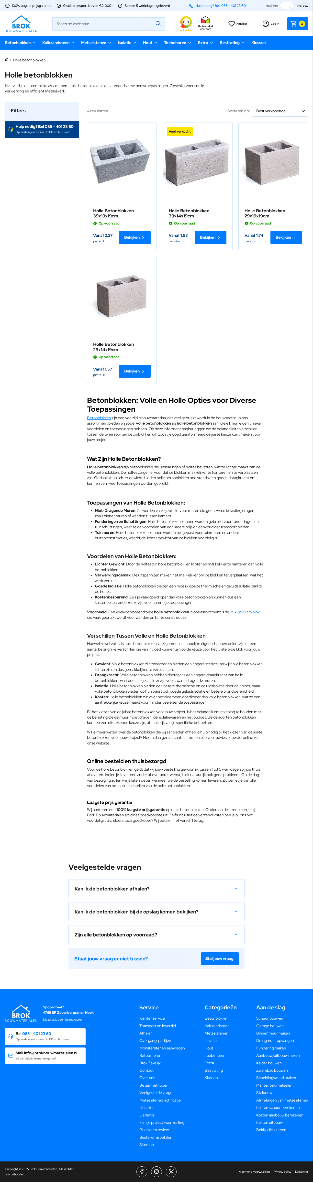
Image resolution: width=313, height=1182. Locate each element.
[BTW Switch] (287, 5)
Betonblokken (18, 42)
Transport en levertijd (157, 1025)
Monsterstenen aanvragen (162, 1048)
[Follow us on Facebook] (141, 1171)
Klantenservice (152, 1018)
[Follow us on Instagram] (156, 1171)
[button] (42, 129)
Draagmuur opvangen (275, 1040)
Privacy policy (282, 1172)
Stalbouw (264, 1092)
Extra (203, 42)
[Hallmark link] (205, 24)
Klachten (147, 1107)
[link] (121, 162)
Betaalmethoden (153, 1085)
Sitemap (146, 1144)
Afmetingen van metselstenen (282, 1100)
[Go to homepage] (21, 23)
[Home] (7, 59)
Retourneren (150, 1055)
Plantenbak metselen (274, 1085)
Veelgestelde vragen (157, 1092)
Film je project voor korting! (162, 1122)
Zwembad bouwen (272, 1070)
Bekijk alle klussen (271, 1129)
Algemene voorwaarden (254, 1172)
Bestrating (230, 42)
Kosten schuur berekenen (278, 1107)
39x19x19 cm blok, (245, 612)
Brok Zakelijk (150, 1063)
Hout (147, 42)
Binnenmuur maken (273, 1033)
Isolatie (124, 42)
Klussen (258, 42)
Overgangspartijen (155, 1040)
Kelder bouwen (269, 1063)
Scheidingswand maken (276, 1077)
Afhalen (146, 1033)
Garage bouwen (270, 1025)
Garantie (147, 1115)
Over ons (147, 1077)
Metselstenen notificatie (160, 1100)
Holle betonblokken (29, 60)
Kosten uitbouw (269, 1122)
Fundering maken (271, 1048)
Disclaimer (301, 1172)
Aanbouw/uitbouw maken (278, 1055)
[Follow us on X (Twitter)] (171, 1171)
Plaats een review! (154, 1129)
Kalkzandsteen (55, 42)
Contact (146, 1070)
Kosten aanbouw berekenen (279, 1115)
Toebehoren (175, 42)
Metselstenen (93, 42)
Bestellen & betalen (155, 1137)
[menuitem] (162, 1018)
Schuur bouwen (269, 1018)
